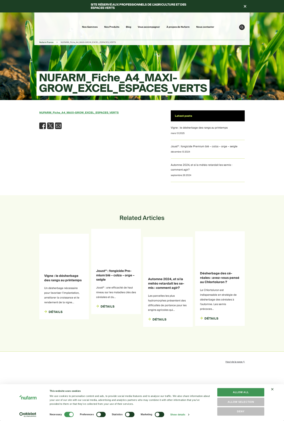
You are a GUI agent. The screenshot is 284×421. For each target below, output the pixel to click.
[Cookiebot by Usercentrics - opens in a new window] (27, 414)
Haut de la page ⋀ (235, 362)
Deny (241, 411)
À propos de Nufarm (178, 27)
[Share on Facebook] (42, 126)
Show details (177, 414)
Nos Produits (111, 27)
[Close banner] (272, 392)
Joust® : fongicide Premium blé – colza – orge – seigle (204, 146)
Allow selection (241, 401)
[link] (47, 26)
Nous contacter (205, 27)
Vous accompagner (149, 27)
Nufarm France (46, 42)
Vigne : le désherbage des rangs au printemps (199, 127)
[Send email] (58, 126)
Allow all (241, 392)
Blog (128, 27)
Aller (242, 27)
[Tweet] (50, 126)
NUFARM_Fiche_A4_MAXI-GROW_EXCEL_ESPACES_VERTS (79, 112)
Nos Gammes (90, 27)
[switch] (101, 414)
